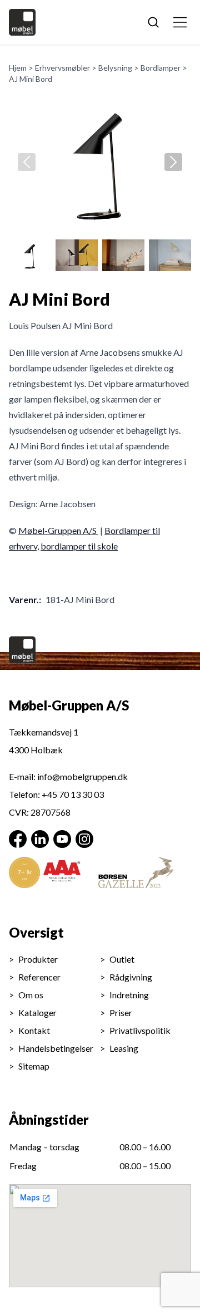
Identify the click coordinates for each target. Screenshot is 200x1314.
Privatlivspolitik (140, 1030)
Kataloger (37, 1012)
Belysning (115, 67)
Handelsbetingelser (55, 1048)
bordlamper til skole (79, 546)
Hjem (18, 67)
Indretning (129, 994)
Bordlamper (161, 67)
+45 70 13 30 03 (73, 794)
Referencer (39, 977)
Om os (30, 994)
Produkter (38, 959)
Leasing (123, 1048)
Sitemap (33, 1066)
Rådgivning (130, 977)
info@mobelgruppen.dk (82, 776)
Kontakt (34, 1030)
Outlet (121, 959)
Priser (120, 1012)
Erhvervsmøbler (62, 67)
